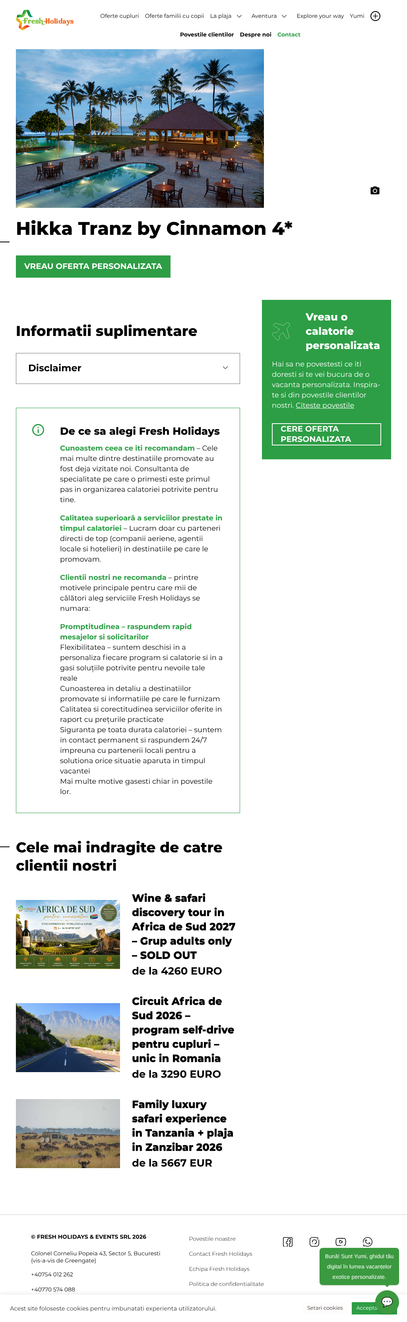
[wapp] (367, 1241)
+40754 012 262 (52, 1274)
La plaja (221, 15)
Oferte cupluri (119, 15)
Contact (288, 34)
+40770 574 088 (53, 1289)
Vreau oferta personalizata (93, 266)
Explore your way (320, 15)
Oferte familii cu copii (174, 15)
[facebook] (287, 1241)
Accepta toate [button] (374, 1308)
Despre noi (255, 34)
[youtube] (340, 1241)
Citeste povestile (325, 405)
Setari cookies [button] (325, 1308)
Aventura (264, 15)
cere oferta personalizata (316, 434)
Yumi (357, 15)
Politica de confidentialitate (226, 1283)
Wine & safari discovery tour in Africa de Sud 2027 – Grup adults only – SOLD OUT (183, 926)
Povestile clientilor (207, 34)
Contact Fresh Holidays (220, 1253)
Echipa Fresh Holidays (219, 1268)
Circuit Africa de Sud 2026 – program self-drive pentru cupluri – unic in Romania (183, 1030)
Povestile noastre (212, 1238)
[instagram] (314, 1241)
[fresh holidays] (46, 19)
